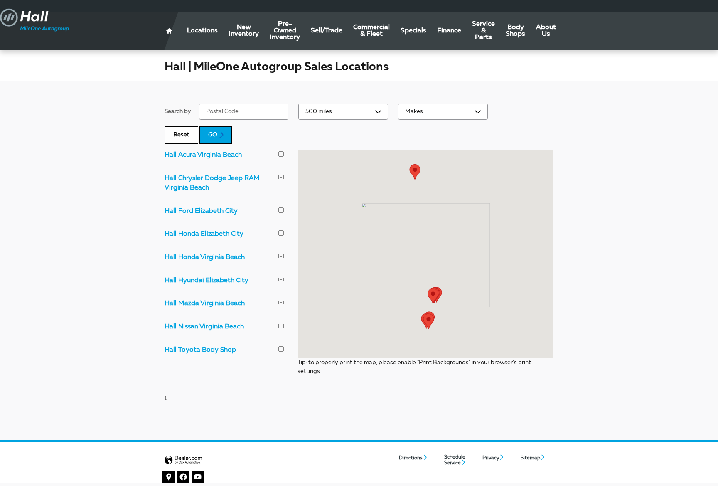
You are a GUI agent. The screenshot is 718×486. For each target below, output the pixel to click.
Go (212, 135)
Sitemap (530, 458)
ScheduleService (454, 460)
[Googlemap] (168, 477)
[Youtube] (198, 477)
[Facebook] (183, 477)
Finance (449, 30)
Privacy (490, 458)
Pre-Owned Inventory (285, 31)
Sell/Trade (326, 30)
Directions (411, 458)
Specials (413, 30)
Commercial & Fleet (371, 30)
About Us (546, 30)
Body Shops (515, 30)
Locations (202, 30)
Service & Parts (483, 31)
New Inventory (244, 30)
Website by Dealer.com (183, 460)
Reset (181, 135)
